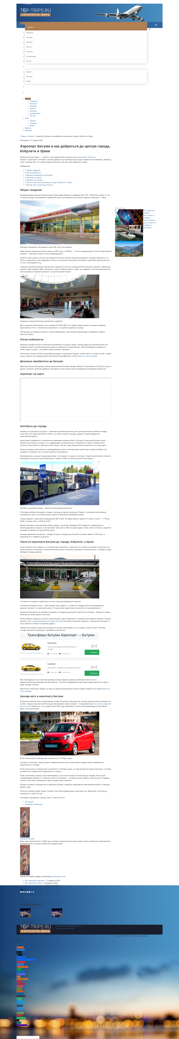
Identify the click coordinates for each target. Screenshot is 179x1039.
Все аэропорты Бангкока (35, 881)
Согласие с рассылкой (65, 928)
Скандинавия (31, 56)
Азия (29, 66)
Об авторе (29, 802)
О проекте (28, 1)
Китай (28, 81)
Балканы (29, 52)
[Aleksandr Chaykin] (25, 822)
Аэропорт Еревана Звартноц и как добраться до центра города (58, 899)
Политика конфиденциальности (68, 926)
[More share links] (33, 892)
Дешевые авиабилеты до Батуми (39, 175)
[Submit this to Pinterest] (27, 892)
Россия (28, 61)
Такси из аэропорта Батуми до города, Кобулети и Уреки (48, 182)
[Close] (17, 945)
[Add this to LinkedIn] (25, 892)
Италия (29, 47)
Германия (29, 33)
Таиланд (29, 76)
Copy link (43, 1037)
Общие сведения (32, 170)
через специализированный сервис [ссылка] (44, 621)
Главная (23, 136)
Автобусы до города (33, 180)
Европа (30, 27)
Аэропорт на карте (33, 177)
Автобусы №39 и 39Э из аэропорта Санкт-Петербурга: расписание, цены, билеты (65, 914)
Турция (28, 72)
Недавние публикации (34, 804)
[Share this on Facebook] (21, 892)
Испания (29, 37)
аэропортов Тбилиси (86, 157)
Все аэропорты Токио (33, 883)
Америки (31, 93)
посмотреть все (58, 876)
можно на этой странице (87, 356)
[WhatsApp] (31, 892)
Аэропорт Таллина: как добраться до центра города (54, 897)
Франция (29, 42)
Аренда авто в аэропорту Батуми (39, 185)
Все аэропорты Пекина (34, 885)
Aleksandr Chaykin (27, 839)
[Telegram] (29, 892)
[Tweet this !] (23, 892)
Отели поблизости (33, 173)
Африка (30, 87)
